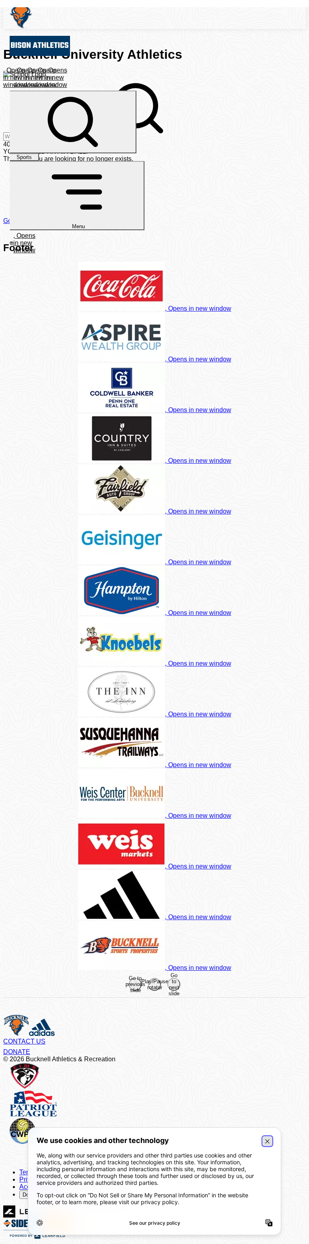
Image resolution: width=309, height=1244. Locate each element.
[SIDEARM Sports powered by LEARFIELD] (37, 1237)
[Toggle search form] (73, 122)
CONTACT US (24, 1041)
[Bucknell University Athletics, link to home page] (158, 16)
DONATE (16, 1051)
